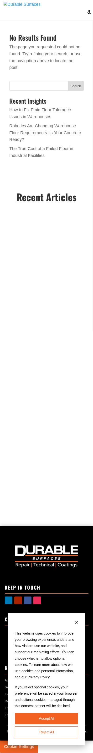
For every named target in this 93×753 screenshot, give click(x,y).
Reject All (46, 732)
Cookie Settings (19, 746)
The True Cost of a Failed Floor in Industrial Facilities (45, 443)
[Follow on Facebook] (27, 600)
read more (22, 291)
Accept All (46, 718)
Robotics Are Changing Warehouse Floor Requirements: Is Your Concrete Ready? (45, 132)
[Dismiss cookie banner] (76, 623)
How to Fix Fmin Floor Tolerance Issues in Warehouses (44, 246)
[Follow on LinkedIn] (8, 600)
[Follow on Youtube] (18, 600)
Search (75, 86)
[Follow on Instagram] (37, 600)
